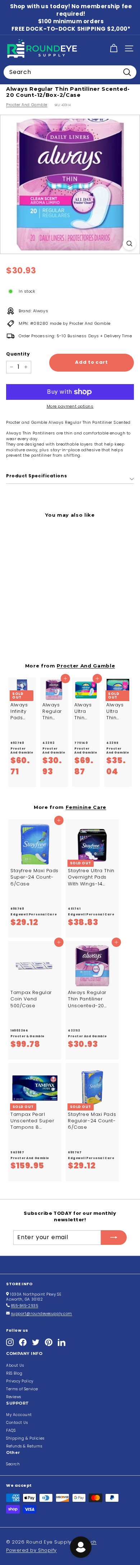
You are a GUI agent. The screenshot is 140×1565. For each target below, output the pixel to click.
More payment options (70, 406)
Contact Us (17, 1422)
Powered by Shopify (31, 1550)
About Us (15, 1365)
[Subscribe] (114, 1237)
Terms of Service (22, 1389)
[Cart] (113, 48)
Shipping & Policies (25, 1438)
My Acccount (19, 1414)
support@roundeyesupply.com (41, 1313)
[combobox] (70, 72)
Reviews (13, 1397)
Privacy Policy (19, 1381)
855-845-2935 (24, 1305)
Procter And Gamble (26, 105)
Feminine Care (86, 807)
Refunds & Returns (24, 1446)
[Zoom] (129, 243)
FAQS (10, 1430)
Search (13, 1464)
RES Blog (14, 1373)
